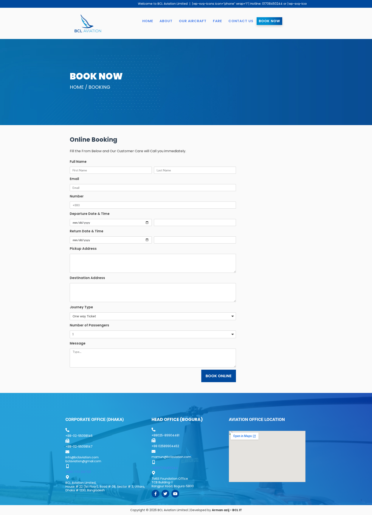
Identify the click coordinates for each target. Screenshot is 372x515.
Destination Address (87, 278)
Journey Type (81, 307)
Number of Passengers (89, 325)
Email (74, 179)
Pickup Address (83, 248)
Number (77, 196)
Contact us (240, 21)
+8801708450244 (165, 468)
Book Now (269, 21)
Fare (217, 21)
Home (147, 21)
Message (77, 343)
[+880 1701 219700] (67, 466)
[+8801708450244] (153, 462)
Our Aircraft (192, 21)
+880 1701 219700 (78, 472)
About (166, 21)
